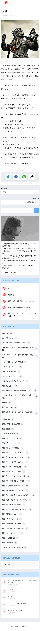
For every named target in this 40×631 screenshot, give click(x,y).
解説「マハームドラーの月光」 (14, 462)
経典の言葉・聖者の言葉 (12, 424)
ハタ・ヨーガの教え (10, 372)
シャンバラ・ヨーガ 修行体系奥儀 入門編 (19, 348)
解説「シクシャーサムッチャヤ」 (15, 457)
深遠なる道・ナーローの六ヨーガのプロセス (19, 413)
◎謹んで (10, 589)
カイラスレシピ (9, 338)
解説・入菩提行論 (10, 538)
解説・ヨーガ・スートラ (12, 533)
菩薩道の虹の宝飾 (10, 434)
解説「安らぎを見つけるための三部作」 (18, 495)
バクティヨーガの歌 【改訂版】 (17, 603)
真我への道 (7, 419)
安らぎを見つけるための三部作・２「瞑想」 (19, 396)
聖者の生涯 (8, 429)
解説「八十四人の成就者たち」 (14, 490)
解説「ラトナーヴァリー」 (13, 471)
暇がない (10, 596)
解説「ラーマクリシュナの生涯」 (15, 476)
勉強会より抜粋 (9, 386)
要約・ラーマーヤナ (10, 443)
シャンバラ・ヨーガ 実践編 (14, 362)
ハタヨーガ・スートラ (11, 367)
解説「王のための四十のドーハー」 (16, 509)
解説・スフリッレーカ (11, 519)
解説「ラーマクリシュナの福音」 (15, 481)
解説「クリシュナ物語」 (12, 448)
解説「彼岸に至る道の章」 (13, 505)
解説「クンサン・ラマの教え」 (14, 453)
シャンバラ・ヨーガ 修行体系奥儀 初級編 (19, 356)
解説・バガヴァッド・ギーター (15, 528)
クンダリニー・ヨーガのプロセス (15, 343)
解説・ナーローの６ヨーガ (13, 524)
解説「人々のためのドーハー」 (15, 486)
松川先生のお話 (9, 407)
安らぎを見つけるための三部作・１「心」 (19, 390)
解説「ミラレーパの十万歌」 (14, 467)
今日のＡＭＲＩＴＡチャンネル (15, 381)
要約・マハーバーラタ (11, 438)
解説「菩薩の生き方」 (11, 514)
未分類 (6, 403)
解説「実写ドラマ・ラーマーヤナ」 (16, 500)
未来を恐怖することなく (15, 610)
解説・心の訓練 (9, 543)
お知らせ (7, 333)
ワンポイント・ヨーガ (11, 376)
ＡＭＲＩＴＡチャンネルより (14, 547)
